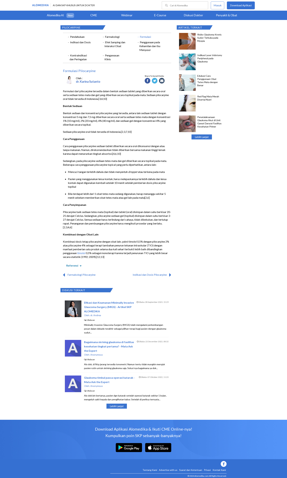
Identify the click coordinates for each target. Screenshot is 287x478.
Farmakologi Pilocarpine (81, 274)
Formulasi (145, 36)
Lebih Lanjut (202, 136)
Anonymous (96, 354)
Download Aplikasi (241, 5)
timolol (81, 253)
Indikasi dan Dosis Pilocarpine (150, 274)
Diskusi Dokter (193, 15)
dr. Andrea (95, 315)
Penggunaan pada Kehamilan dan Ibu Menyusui (149, 46)
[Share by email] (162, 81)
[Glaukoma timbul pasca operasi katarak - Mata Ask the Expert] (73, 391)
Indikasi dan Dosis (80, 42)
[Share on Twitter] (155, 81)
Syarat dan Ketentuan (190, 470)
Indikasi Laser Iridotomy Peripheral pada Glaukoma (209, 58)
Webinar (127, 15)
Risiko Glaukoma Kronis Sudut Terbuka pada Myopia (209, 37)
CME (93, 15)
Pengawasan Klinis (111, 57)
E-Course (160, 15)
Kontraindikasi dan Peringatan (78, 57)
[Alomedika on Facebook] (168, 464)
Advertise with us (168, 470)
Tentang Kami (150, 470)
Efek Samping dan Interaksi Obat (114, 44)
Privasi (207, 470)
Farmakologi (112, 36)
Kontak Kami (219, 470)
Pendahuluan (77, 36)
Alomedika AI (55, 15)
